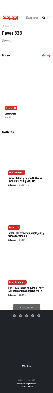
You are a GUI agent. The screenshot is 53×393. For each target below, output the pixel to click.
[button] (32, 17)
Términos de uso (27, 387)
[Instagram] (26, 315)
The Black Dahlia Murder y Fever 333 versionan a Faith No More (26, 289)
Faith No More (16, 282)
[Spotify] (32, 315)
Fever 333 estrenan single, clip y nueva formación (26, 234)
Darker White (10, 113)
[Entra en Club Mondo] (27, 366)
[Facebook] (20, 315)
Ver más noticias (26, 307)
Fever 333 (14, 227)
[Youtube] (38, 315)
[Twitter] (14, 315)
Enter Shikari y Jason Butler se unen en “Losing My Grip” (25, 179)
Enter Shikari (15, 172)
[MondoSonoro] (10, 18)
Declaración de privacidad (26, 384)
